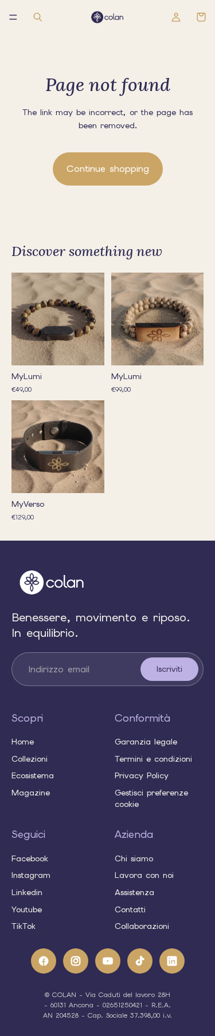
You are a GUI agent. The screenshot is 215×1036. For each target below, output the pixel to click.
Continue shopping (108, 169)
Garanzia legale (146, 741)
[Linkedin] (172, 960)
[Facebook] (43, 960)
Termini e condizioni (153, 758)
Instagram (30, 875)
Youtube (26, 909)
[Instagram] (75, 960)
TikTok (23, 926)
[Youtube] (107, 960)
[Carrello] (201, 17)
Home (22, 741)
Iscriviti (169, 669)
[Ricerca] (37, 17)
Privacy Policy (142, 775)
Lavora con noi (144, 875)
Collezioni (29, 758)
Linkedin (26, 892)
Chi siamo (134, 858)
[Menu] (13, 17)
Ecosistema (32, 775)
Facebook (29, 858)
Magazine (30, 792)
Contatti (130, 909)
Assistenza (134, 892)
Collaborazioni (142, 926)
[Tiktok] (140, 960)
